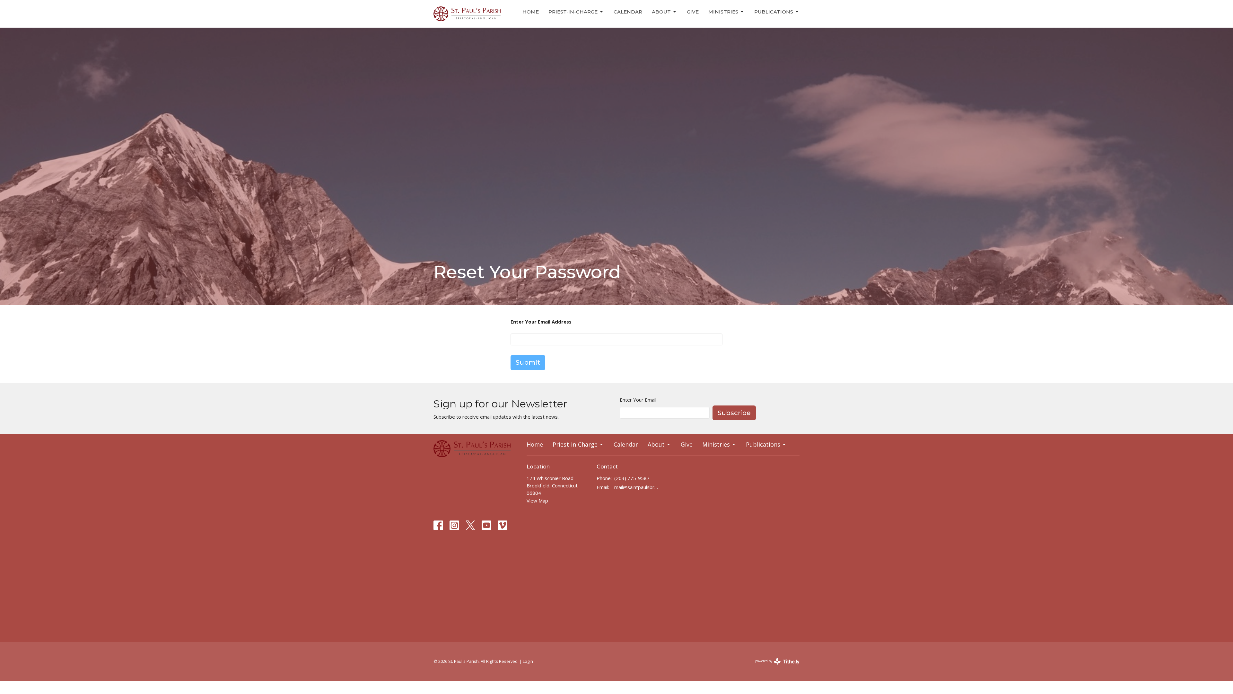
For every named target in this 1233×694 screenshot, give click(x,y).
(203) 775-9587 (632, 478)
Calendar (628, 12)
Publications (773, 12)
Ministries (723, 12)
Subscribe (734, 413)
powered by (774, 666)
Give (693, 12)
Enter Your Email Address (541, 321)
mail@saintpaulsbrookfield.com (637, 487)
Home (530, 12)
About (661, 12)
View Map (537, 500)
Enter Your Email (638, 399)
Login (528, 661)
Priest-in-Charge (573, 12)
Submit (528, 362)
